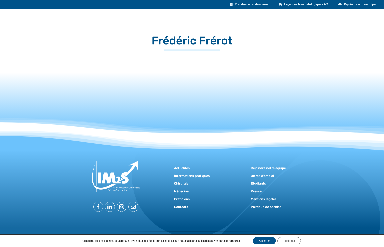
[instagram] (122, 207)
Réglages (289, 240)
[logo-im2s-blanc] (115, 158)
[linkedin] (110, 207)
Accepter (264, 240)
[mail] (133, 207)
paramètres (232, 240)
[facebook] (98, 207)
